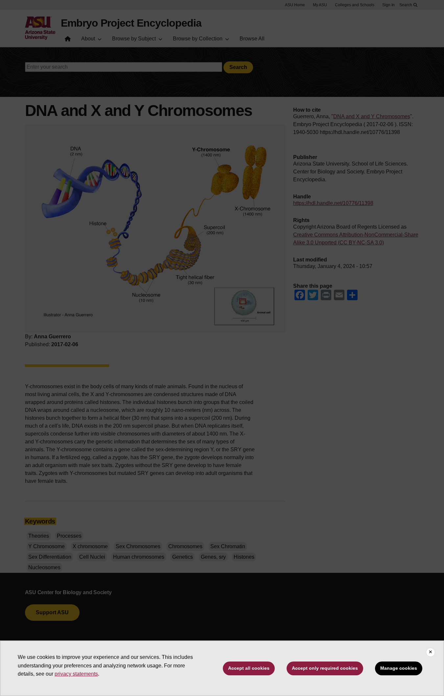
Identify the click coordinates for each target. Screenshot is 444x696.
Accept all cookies (248, 668)
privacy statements (76, 674)
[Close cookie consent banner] (430, 652)
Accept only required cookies (325, 668)
